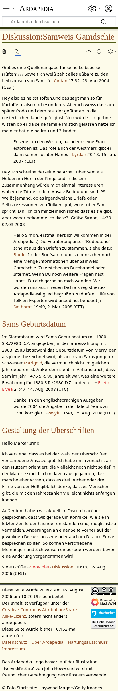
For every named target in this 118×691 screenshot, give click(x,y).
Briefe (19, 254)
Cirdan (60, 80)
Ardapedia (36, 8)
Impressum (13, 648)
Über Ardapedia (47, 642)
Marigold (33, 363)
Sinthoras (22, 306)
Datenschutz (14, 642)
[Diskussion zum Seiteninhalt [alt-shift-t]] (18, 51)
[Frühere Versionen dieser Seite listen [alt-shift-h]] (100, 51)
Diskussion (62, 567)
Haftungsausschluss (88, 642)
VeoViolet (39, 567)
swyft (54, 413)
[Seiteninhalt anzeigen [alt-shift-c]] (5, 51)
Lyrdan (79, 154)
